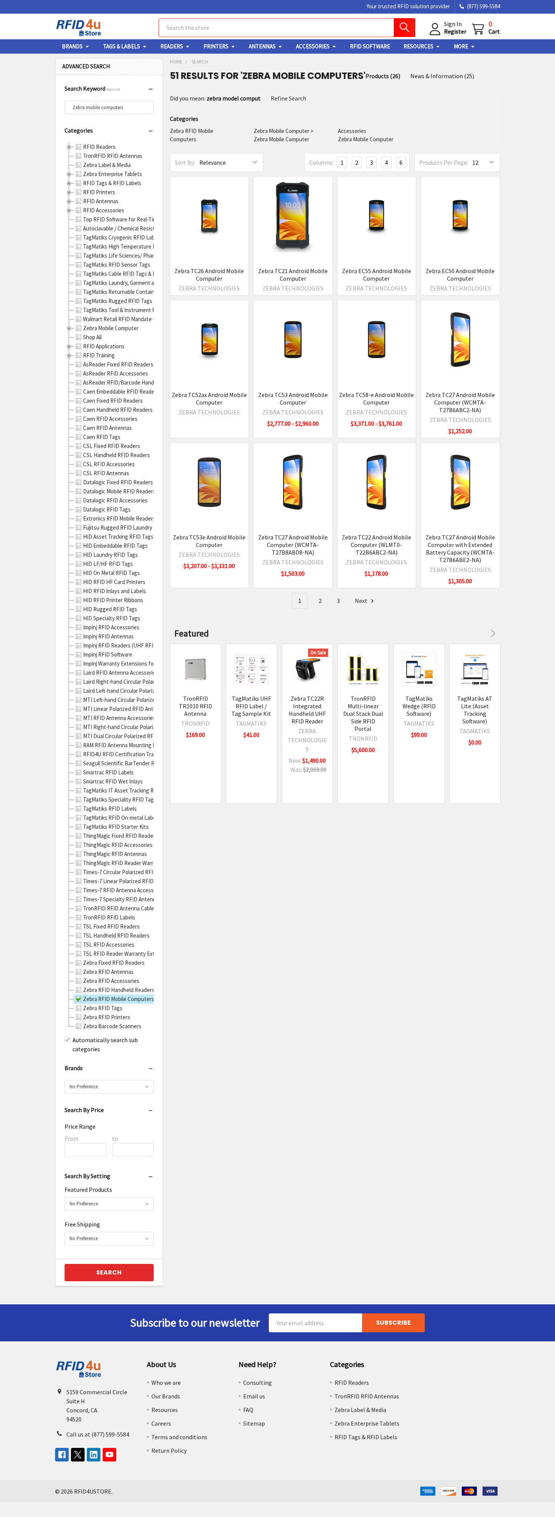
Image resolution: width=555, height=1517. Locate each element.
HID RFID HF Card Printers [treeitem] (114, 581)
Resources (418, 46)
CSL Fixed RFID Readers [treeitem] (111, 446)
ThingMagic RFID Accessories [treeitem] (118, 844)
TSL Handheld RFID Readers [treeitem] (116, 935)
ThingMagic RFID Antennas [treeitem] (115, 853)
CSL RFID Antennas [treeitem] (106, 473)
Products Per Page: (443, 162)
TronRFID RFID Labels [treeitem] (109, 917)
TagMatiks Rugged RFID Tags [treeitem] (117, 300)
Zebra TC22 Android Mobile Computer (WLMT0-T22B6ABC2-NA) (376, 544)
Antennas (262, 46)
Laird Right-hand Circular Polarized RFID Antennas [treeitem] (142, 681)
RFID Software (370, 46)
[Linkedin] (93, 1454)
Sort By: (185, 162)
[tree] (109, 586)
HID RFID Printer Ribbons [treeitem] (113, 600)
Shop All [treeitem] (92, 337)
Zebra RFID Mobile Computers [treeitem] (118, 999)
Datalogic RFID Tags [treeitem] (107, 509)
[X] (78, 1454)
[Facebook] (62, 1454)
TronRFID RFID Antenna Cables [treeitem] (120, 908)
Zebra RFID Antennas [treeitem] (108, 971)
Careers (161, 1423)
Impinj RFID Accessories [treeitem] (111, 627)
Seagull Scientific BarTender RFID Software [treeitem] (134, 763)
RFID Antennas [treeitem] (101, 201)
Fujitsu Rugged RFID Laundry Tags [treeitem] (124, 527)
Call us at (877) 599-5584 (97, 1434)
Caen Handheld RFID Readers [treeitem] (118, 409)
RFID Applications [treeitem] (104, 346)
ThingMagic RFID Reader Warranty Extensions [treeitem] (137, 863)
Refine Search (288, 98)
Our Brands (165, 1396)
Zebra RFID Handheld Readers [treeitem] (118, 989)
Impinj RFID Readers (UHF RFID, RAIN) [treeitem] (128, 645)
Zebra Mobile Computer (281, 130)
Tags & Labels (121, 46)
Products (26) (382, 76)
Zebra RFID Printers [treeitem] (106, 1017)
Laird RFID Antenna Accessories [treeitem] (120, 672)
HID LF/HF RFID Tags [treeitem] (108, 563)
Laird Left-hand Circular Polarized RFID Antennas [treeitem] (140, 690)
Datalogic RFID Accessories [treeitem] (115, 500)
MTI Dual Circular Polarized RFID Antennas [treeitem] (132, 736)
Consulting (257, 1382)
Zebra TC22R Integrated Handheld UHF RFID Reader (307, 710)
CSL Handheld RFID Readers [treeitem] (116, 455)
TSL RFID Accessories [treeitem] (108, 944)
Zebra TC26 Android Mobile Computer (209, 274)
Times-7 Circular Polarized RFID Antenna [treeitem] (130, 872)
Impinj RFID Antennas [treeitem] (108, 636)
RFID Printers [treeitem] (99, 192)
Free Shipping (82, 1224)
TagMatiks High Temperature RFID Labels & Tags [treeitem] (140, 246)
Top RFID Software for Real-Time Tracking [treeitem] (132, 219)
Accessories (313, 46)
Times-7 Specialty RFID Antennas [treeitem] (122, 899)
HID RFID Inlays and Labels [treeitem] (114, 591)
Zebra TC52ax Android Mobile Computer (209, 398)
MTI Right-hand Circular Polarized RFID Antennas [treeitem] (140, 727)
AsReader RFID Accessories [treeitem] (115, 373)
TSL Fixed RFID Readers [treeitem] (111, 926)
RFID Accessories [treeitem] (103, 210)
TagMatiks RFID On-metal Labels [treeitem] (121, 817)
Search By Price (84, 1110)
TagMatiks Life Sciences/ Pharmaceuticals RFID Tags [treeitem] (145, 255)
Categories (79, 130)
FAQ (248, 1409)
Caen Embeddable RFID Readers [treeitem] (121, 391)
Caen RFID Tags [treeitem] (101, 436)
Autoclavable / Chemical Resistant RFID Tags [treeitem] (135, 228)
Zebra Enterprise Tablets (367, 1423)
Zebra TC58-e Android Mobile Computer (376, 398)
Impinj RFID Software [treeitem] (107, 654)
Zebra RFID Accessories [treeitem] (111, 980)
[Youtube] (109, 1454)
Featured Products (88, 1189)
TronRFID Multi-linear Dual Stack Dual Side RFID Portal (363, 713)
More (461, 46)
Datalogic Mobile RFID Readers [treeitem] (119, 491)
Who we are (166, 1382)
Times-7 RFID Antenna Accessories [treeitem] (124, 890)
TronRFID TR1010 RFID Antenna (195, 706)
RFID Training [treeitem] (99, 355)
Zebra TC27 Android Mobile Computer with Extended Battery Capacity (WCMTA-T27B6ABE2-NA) (460, 548)
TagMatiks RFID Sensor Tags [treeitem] (116, 264)
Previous (480, 633)
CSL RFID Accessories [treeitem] (109, 464)
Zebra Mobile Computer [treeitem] (111, 328)
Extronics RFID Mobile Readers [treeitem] (119, 518)
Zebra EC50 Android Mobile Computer (460, 274)
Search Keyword (92, 88)
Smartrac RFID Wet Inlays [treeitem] (113, 781)
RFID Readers (352, 1382)
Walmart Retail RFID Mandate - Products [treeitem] (130, 319)
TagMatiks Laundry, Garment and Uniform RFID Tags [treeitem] (144, 282)
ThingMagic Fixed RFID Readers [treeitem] (120, 835)
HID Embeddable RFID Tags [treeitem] (115, 545)
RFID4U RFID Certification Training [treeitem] (124, 754)
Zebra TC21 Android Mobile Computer (293, 274)
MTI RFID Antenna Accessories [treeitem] (119, 717)
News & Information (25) (442, 76)
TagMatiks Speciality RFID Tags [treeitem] (119, 799)
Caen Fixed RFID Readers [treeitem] (113, 400)
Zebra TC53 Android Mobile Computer (293, 398)
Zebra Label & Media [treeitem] (107, 164)
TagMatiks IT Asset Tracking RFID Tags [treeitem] (128, 790)
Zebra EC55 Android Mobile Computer (376, 274)
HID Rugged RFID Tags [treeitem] (110, 609)
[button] (109, 90)
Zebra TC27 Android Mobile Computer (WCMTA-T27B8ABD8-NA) (293, 544)
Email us (254, 1396)
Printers (216, 46)
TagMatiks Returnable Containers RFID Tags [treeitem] (135, 291)
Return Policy (169, 1450)
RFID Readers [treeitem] (99, 146)
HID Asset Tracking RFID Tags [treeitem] (118, 536)
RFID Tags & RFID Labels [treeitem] (112, 183)
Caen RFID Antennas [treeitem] (107, 427)
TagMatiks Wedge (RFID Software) (419, 706)
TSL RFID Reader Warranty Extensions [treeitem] (128, 953)
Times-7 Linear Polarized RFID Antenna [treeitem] (129, 881)
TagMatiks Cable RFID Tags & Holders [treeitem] (127, 273)
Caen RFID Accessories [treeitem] (110, 418)
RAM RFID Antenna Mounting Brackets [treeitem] (128, 745)
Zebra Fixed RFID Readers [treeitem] (114, 962)
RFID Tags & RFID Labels (366, 1437)
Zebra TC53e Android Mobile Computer (209, 540)
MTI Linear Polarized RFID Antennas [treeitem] (125, 708)
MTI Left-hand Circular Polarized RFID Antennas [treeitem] (139, 699)
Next (361, 600)
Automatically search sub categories (105, 1044)
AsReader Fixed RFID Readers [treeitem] (118, 364)
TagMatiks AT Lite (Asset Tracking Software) (474, 710)
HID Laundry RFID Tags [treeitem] (110, 554)
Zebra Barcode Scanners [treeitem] (112, 1026)
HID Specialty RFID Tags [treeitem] (111, 618)
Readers (171, 46)
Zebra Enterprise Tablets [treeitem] (112, 174)
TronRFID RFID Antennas (367, 1396)
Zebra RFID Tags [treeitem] (102, 1008)
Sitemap (254, 1423)
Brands (72, 46)
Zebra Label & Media (360, 1409)
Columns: (321, 162)
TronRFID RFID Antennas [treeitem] (112, 155)
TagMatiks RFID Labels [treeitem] (110, 808)
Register (455, 31)
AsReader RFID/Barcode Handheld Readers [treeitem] (134, 382)
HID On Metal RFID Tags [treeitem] (111, 572)
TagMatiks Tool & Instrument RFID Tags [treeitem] (129, 310)
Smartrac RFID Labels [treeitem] (108, 772)
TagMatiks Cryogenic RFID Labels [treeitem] (122, 237)
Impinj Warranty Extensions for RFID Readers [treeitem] (136, 663)
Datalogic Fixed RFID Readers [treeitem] (118, 482)
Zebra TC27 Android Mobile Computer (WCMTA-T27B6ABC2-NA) (460, 402)
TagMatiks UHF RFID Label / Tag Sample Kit (251, 706)
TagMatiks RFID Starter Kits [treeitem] (116, 826)
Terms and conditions (179, 1437)
